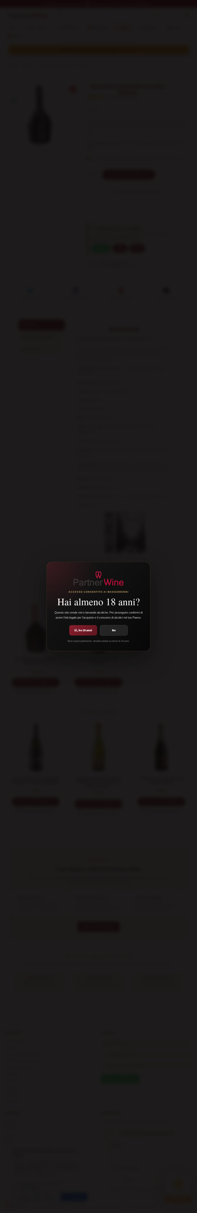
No (114, 630)
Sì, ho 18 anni (83, 630)
